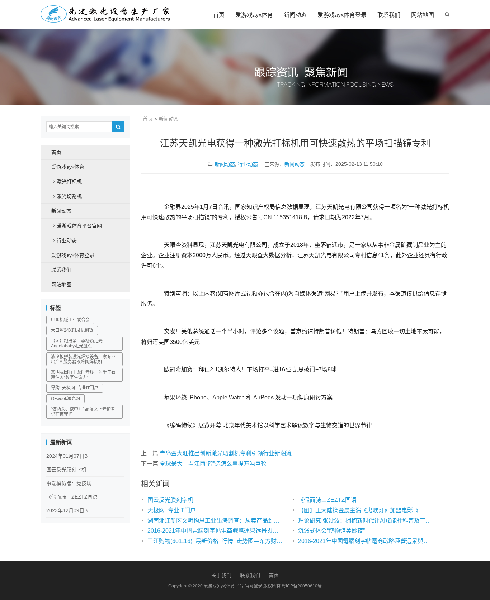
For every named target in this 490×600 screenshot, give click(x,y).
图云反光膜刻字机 (170, 500)
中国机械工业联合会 (70, 319)
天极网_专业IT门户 (171, 510)
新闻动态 (295, 15)
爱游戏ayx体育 (254, 15)
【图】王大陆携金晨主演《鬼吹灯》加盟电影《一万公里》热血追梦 (366, 510)
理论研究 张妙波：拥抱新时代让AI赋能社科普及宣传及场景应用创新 (366, 521)
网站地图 (422, 15)
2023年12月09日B (67, 510)
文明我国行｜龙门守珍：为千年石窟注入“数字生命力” (83, 375)
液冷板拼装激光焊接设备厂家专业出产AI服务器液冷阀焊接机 (83, 359)
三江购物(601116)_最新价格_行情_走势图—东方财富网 (215, 541)
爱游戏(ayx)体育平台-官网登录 (233, 586)
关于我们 (221, 575)
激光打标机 (69, 181)
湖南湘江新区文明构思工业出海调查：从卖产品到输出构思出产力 (215, 521)
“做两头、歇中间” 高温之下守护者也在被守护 (83, 412)
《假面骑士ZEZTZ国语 (327, 500)
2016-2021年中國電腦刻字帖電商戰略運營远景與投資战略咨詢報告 (215, 531)
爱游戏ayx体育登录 (342, 15)
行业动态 (248, 164)
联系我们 (388, 15)
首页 (219, 15)
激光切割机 (69, 196)
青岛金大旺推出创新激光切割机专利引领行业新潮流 (226, 453)
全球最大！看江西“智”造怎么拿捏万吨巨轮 (213, 464)
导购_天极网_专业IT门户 (74, 387)
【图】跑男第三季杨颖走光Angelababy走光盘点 (77, 344)
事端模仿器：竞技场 (68, 483)
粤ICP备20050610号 (302, 586)
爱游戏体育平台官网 (79, 226)
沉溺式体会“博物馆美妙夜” (331, 531)
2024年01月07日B (67, 456)
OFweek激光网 (65, 398)
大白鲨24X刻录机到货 (72, 330)
